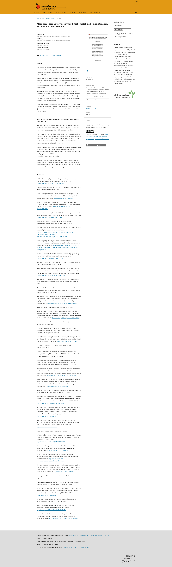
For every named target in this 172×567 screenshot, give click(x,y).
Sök (135, 12)
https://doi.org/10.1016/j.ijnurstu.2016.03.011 (65, 318)
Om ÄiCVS (72, 12)
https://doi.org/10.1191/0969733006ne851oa (50, 258)
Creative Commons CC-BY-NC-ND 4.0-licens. (76, 547)
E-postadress (118, 25)
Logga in (135, 1)
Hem (38, 18)
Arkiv (43, 12)
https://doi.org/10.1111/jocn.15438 (67, 341)
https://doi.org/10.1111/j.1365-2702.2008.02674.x (64, 518)
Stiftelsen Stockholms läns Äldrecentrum (80, 535)
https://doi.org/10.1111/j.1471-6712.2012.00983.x (62, 303)
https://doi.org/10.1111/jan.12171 (47, 416)
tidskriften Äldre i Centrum (101, 535)
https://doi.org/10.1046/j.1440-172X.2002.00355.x (51, 510)
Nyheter (49, 12)
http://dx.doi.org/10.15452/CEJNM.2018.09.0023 (51, 442)
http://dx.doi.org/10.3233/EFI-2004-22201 (59, 450)
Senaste (36, 12)
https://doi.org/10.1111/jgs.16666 (63, 198)
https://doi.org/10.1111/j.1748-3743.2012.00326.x (61, 375)
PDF (90, 71)
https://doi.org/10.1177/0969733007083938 (49, 217)
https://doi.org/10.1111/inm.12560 (58, 386)
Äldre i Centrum (95, 12)
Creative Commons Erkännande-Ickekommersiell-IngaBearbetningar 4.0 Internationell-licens (97, 137)
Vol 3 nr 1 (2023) (50, 18)
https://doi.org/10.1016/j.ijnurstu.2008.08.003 (50, 183)
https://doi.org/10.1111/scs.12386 (64, 472)
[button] (91, 145)
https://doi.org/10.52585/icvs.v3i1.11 (51, 55)
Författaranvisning (60, 12)
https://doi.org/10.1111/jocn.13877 (47, 495)
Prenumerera (83, 12)
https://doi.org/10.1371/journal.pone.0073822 (50, 403)
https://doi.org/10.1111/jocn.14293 (47, 427)
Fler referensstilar (92, 100)
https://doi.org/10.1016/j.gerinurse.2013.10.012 (51, 275)
